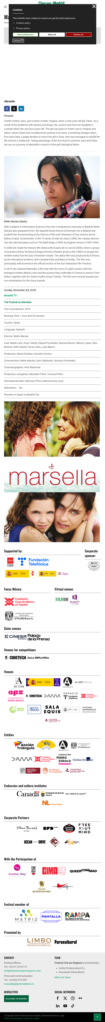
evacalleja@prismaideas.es (19, 983)
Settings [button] (18, 40)
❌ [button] (94, 6)
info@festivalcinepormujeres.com (22, 970)
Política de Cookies (31, 1018)
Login (62, 1015)
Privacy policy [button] (23, 28)
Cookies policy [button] (23, 23)
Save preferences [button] (25, 34)
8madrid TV (10, 295)
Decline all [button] (78, 34)
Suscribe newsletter (16, 998)
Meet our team (63, 977)
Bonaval (55, 1015)
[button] (5, 7)
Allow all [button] (52, 34)
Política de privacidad (13, 1018)
